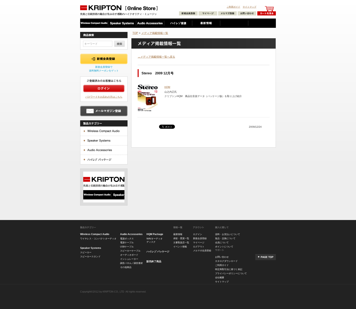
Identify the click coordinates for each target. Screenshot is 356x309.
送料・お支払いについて (227, 234)
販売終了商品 (153, 261)
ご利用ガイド (233, 7)
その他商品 (125, 267)
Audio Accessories (131, 234)
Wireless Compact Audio (94, 234)
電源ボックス (127, 238)
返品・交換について (225, 238)
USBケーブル (127, 246)
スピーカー (85, 252)
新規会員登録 (200, 238)
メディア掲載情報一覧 (154, 33)
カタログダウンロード (226, 261)
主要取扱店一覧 (181, 242)
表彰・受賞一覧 (181, 238)
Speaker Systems (90, 248)
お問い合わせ (222, 257)
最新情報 (177, 234)
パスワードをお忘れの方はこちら (103, 96)
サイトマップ (249, 7)
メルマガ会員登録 (202, 250)
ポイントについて (224, 246)
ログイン (197, 234)
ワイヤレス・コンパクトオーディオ (98, 238)
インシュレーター (129, 259)
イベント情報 (180, 246)
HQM (167, 87)
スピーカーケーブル (130, 250)
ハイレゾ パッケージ (157, 251)
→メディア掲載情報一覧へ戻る (156, 56)
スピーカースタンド (90, 256)
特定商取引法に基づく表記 (228, 269)
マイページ (198, 242)
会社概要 (219, 277)
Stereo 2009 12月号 (158, 73)
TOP (135, 33)
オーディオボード (129, 255)
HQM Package (154, 234)
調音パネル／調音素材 (131, 263)
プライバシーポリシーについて (231, 273)
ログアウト (198, 246)
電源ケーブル (127, 242)
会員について (222, 242)
